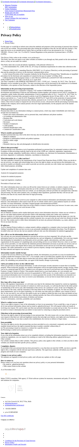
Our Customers (10, 20)
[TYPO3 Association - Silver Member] (16, 393)
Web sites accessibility (17, 14)
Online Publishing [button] (11, 9)
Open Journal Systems (12, 11)
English (18, 29)
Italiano (18, 27)
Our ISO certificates (7, 416)
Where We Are (16, 18)
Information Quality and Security (15, 444)
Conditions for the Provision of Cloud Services (20, 441)
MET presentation (11, 7)
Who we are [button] (9, 16)
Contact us (24, 18)
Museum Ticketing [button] (11, 5)
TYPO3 (7, 14)
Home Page (9, 41)
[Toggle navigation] (51, 2)
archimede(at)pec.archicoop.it (14, 405)
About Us (8, 18)
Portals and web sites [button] (12, 13)
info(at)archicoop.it (11, 403)
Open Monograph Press (27, 11)
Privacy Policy (9, 442)
